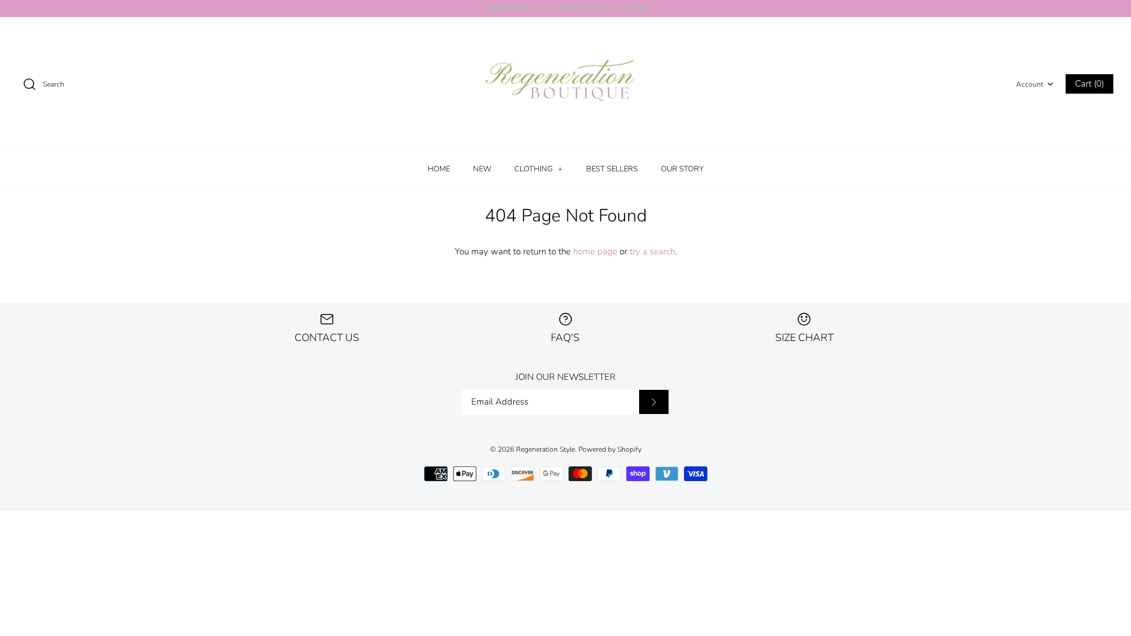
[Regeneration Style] (565, 84)
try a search (652, 251)
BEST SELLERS (612, 169)
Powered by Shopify (609, 449)
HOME (439, 169)
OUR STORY (682, 169)
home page (595, 251)
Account (1029, 84)
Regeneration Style (545, 449)
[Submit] (654, 402)
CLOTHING (538, 169)
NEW (482, 169)
